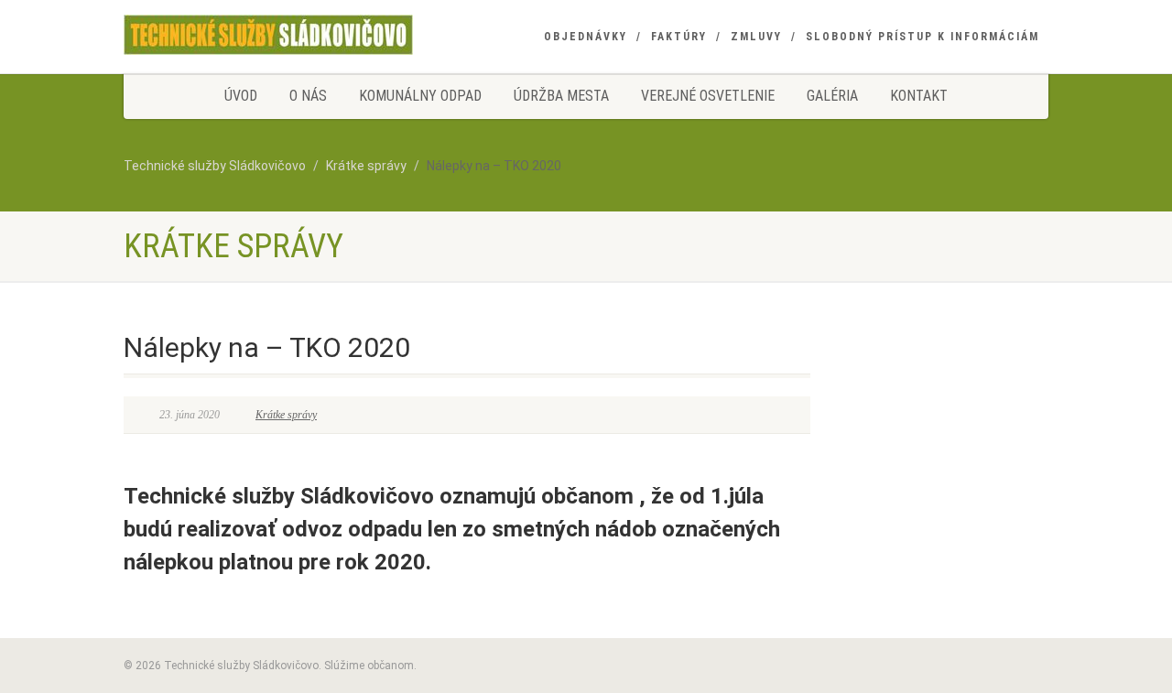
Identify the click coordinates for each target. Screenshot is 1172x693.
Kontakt (919, 95)
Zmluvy (756, 36)
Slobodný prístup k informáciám (922, 36)
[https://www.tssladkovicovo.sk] (268, 34)
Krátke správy (286, 414)
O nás (308, 95)
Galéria (832, 95)
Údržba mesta (561, 95)
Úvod (240, 95)
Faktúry (679, 36)
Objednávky (585, 36)
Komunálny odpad (420, 95)
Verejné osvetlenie (708, 95)
